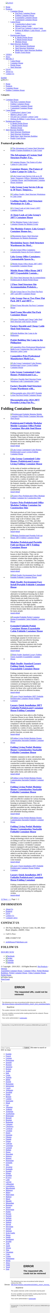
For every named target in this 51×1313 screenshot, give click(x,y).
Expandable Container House (26, 18)
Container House (16, 11)
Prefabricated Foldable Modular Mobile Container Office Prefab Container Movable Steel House (26, 426)
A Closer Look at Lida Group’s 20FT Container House (25, 216)
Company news (11, 918)
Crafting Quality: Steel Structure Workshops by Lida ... (26, 202)
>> (10, 899)
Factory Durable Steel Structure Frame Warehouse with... (25, 387)
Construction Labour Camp (25, 24)
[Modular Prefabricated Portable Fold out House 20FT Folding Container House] (27, 538)
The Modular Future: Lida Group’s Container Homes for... (27, 230)
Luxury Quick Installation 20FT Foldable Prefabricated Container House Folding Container (26, 708)
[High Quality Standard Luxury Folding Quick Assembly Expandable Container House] (27, 659)
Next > (6, 899)
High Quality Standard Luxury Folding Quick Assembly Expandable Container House (25, 666)
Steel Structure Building (19, 44)
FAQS (8, 69)
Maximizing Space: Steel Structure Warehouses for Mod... (27, 244)
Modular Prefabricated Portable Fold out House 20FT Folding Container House (26, 545)
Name (15, 1277)
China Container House (37, 973)
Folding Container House (24, 15)
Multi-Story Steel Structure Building (28, 50)
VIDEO (9, 55)
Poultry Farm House (22, 52)
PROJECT (10, 59)
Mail (15, 1292)
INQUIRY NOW (7, 952)
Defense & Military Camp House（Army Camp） (29, 119)
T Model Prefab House (23, 40)
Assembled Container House (11, 971)
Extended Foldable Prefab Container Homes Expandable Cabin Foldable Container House (26, 628)
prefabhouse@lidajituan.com (16, 942)
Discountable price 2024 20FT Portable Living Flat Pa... (25, 401)
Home (8, 7)
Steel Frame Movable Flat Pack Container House (25, 313)
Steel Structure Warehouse (25, 46)
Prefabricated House (18, 35)
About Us (9, 72)
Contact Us (10, 74)
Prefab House (15, 65)
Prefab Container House (18, 973)
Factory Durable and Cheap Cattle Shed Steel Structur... (27, 327)
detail (18, 446)
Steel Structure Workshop (24, 48)
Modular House (21, 42)
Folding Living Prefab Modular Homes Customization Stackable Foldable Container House (26, 750)
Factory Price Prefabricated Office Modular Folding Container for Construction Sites (27, 505)
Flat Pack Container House (25, 13)
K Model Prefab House (24, 37)
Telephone (13, 1299)
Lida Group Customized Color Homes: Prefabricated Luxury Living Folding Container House (26, 461)
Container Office (29, 971)
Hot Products (42, 966)
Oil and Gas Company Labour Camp (29, 28)
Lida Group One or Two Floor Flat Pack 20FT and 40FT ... (27, 299)
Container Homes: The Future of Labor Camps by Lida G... (26, 170)
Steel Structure (15, 67)
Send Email (5, 979)
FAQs (8, 913)
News (8, 57)
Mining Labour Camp (23, 26)
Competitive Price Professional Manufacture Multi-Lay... (25, 357)
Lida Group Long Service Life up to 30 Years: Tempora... (26, 188)
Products (9, 9)
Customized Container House (26, 20)
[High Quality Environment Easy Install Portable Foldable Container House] (27, 577)
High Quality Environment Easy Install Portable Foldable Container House (27, 584)
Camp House (15, 22)
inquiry (13, 446)
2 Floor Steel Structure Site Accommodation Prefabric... (24, 285)
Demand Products (11, 1285)
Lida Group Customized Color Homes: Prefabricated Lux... (25, 373)
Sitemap (4, 969)
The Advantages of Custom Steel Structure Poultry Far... (26, 156)
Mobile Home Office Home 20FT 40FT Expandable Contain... (26, 271)
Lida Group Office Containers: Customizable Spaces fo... (25, 257)
